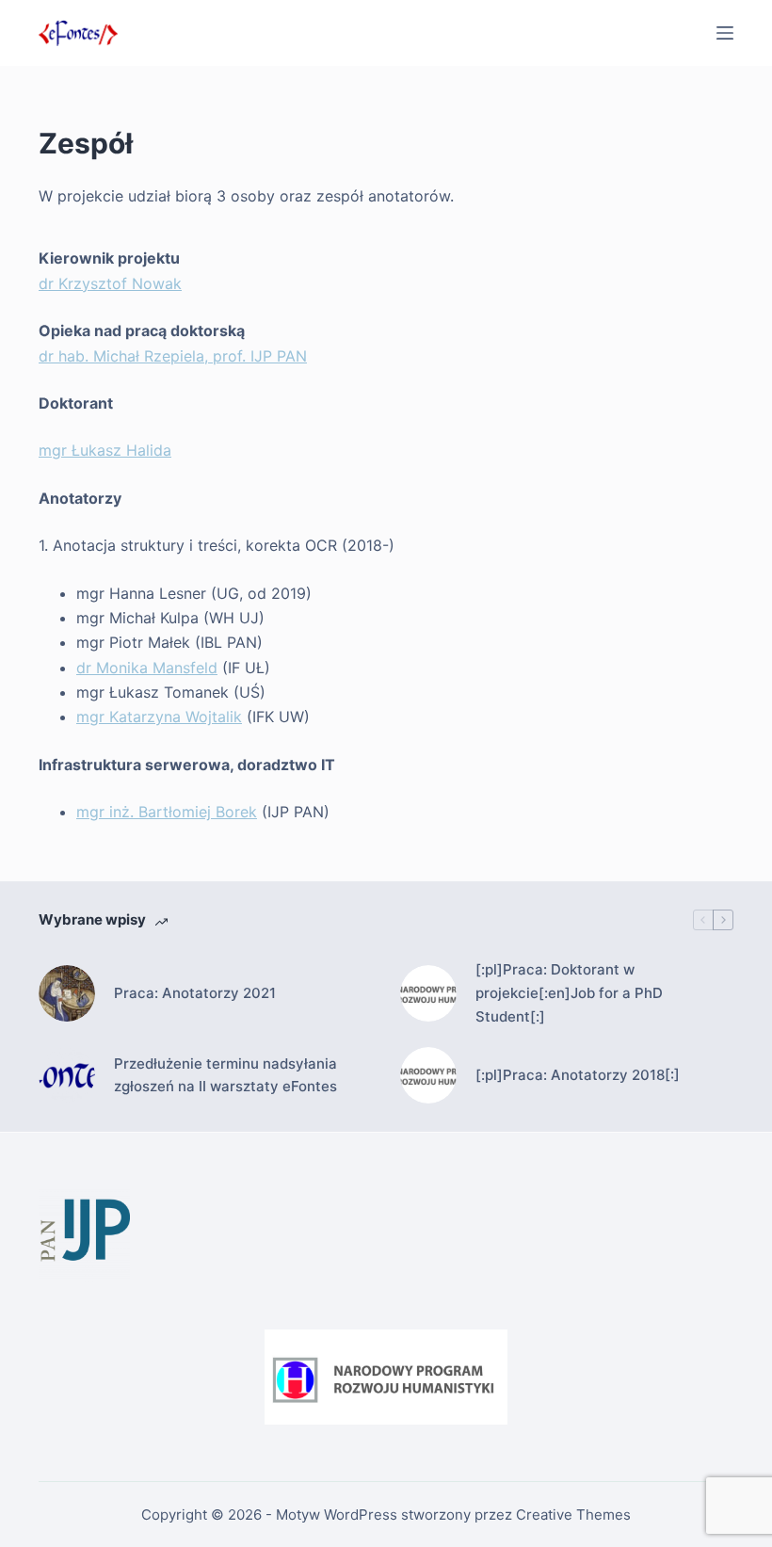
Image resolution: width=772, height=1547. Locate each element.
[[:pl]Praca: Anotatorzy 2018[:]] (428, 1075)
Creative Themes (573, 1514)
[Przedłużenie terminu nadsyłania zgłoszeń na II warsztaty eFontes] (67, 1075)
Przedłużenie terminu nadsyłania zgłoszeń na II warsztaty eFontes (225, 1075)
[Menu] (724, 32)
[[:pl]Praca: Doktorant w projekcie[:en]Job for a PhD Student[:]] (428, 993)
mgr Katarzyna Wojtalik (159, 716)
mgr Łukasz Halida (105, 450)
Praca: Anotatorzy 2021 (195, 993)
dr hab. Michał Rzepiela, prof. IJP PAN (173, 355)
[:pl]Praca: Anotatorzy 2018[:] (577, 1075)
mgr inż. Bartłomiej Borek (166, 811)
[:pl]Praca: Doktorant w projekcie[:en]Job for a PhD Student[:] (569, 992)
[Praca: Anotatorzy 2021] (67, 993)
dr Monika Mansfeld (146, 667)
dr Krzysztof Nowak (110, 283)
